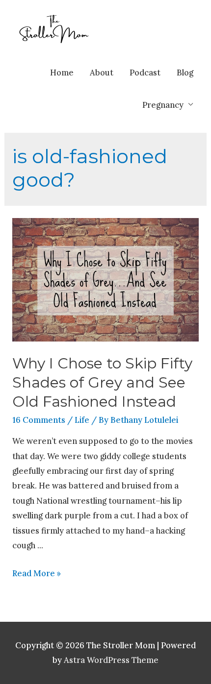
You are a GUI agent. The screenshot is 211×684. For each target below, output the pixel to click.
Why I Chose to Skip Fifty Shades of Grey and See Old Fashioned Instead (102, 382)
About (101, 72)
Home (62, 72)
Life (82, 420)
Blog (185, 72)
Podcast (145, 72)
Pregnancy (163, 104)
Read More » (36, 573)
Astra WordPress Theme (111, 660)
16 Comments (38, 420)
